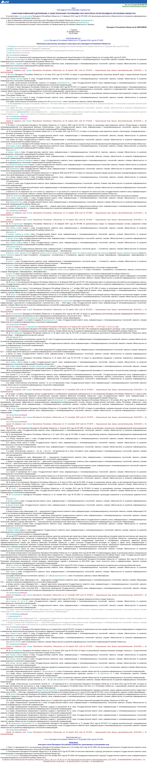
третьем (26, 164)
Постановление (14, 755)
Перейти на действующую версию (134, 6)
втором (26, 234)
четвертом (29, 160)
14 (51, 253)
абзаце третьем (16, 663)
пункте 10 (14, 108)
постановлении (15, 103)
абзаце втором (15, 146)
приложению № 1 (86, 20)
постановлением (26, 16)
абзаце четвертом (7, 255)
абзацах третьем (16, 160)
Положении (13, 57)
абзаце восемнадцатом (18, 59)
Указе (12, 74)
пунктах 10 (13, 642)
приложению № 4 (29, 723)
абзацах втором (15, 164)
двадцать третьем (42, 269)
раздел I (11, 48)
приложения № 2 (23, 112)
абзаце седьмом (16, 63)
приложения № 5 (50, 677)
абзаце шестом (16, 79)
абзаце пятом (13, 156)
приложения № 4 (107, 673)
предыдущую (14, 68)
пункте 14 (14, 294)
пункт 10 (11, 53)
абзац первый (11, 534)
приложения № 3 (23, 206)
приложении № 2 (15, 259)
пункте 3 (12, 150)
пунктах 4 (11, 253)
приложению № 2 (82, 22)
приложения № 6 (62, 680)
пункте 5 (12, 499)
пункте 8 (14, 276)
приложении (14, 169)
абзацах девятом (14, 269)
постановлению (67, 301)
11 (20, 642)
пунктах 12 (44, 253)
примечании (15, 723)
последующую (14, 55)
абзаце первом (14, 152)
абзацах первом (15, 234)
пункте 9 (14, 408)
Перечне (12, 46)
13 (22, 601)
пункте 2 (12, 232)
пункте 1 (11, 261)
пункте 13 (11, 274)
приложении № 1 (16, 202)
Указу (47, 40)
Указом (29, 70)
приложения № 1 (64, 83)
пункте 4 (11, 267)
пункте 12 (82, 269)
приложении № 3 (15, 616)
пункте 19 (76, 253)
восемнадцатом (28, 269)
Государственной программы (46, 690)
